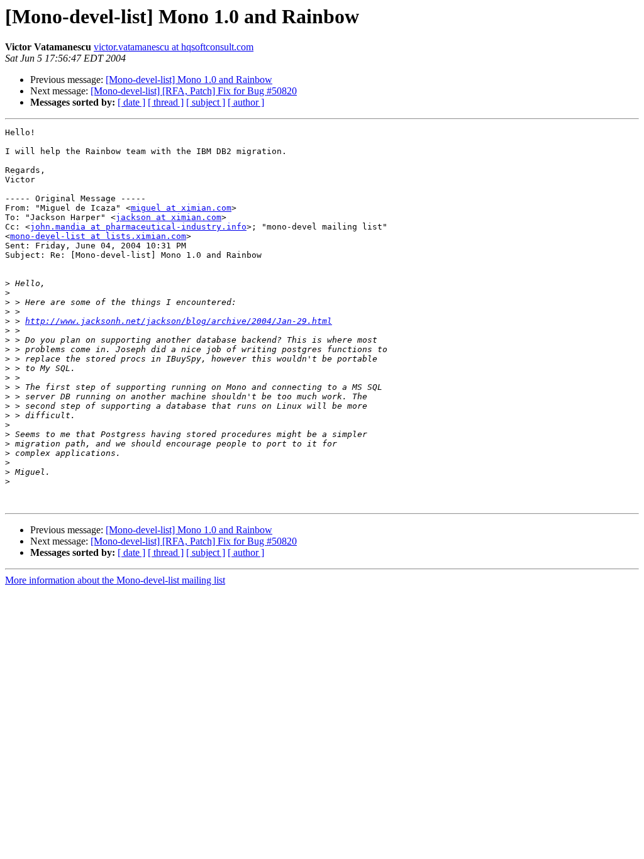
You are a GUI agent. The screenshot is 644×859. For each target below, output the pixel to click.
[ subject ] (205, 102)
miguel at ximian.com (181, 208)
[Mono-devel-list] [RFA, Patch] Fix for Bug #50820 (194, 91)
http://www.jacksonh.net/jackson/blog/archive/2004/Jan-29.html (178, 321)
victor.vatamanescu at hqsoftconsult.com (173, 47)
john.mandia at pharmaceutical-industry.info (138, 226)
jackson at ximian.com (168, 217)
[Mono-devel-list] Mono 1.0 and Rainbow (189, 79)
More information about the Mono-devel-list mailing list (115, 580)
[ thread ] (166, 102)
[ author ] (246, 102)
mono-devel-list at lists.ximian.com (98, 236)
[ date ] (131, 102)
